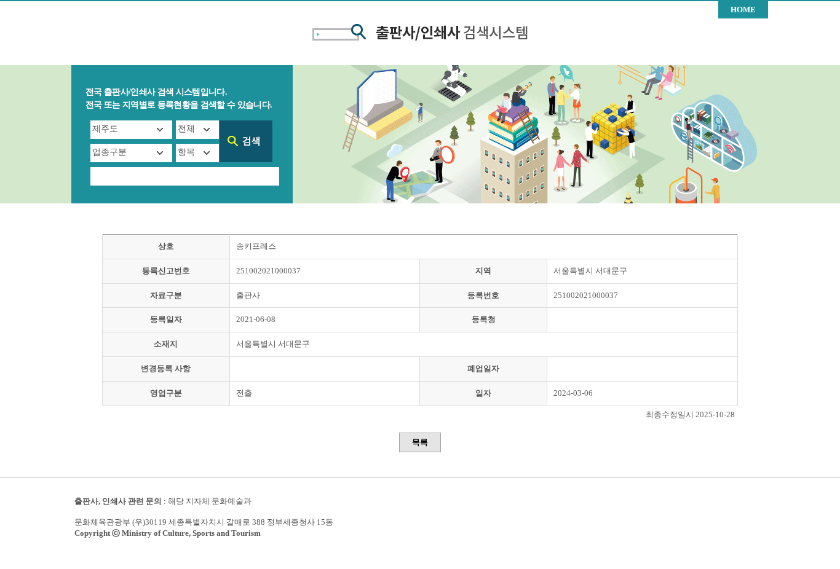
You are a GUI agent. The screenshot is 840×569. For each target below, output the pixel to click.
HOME (743, 9)
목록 (420, 442)
